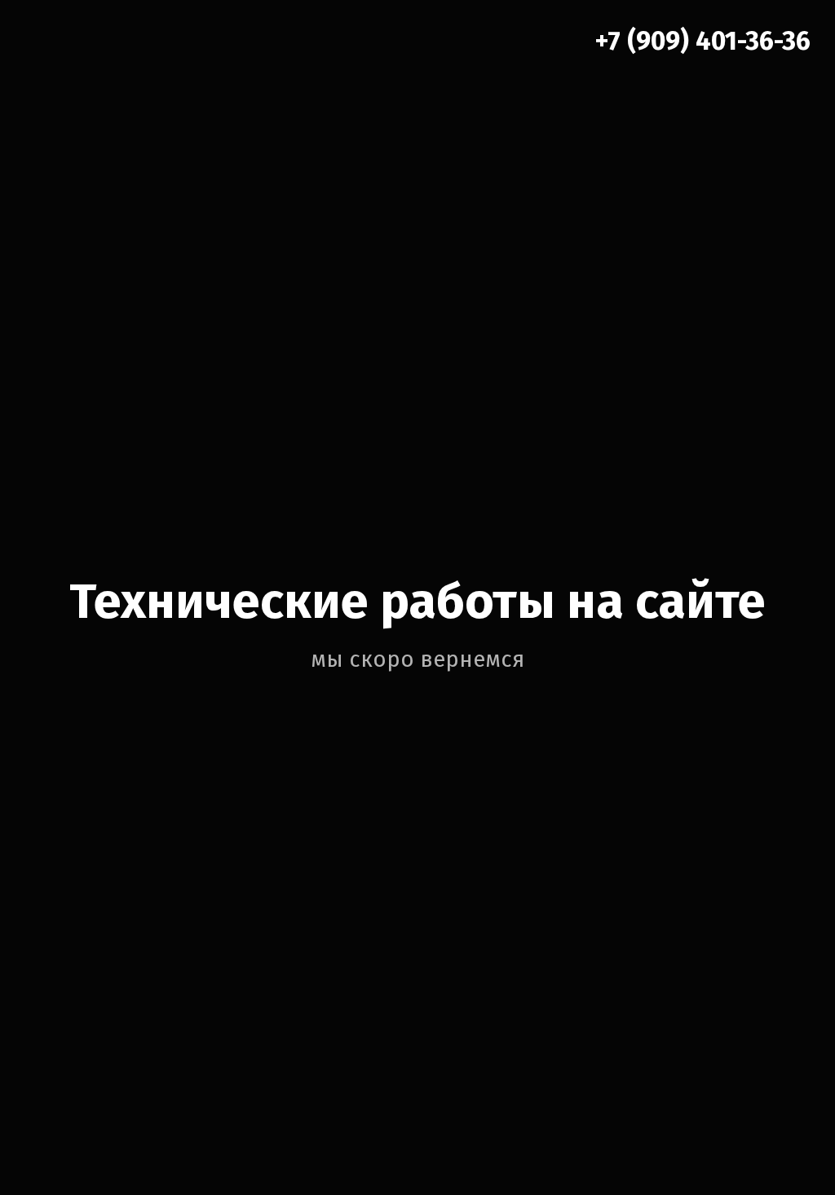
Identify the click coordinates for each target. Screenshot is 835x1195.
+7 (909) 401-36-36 (702, 40)
